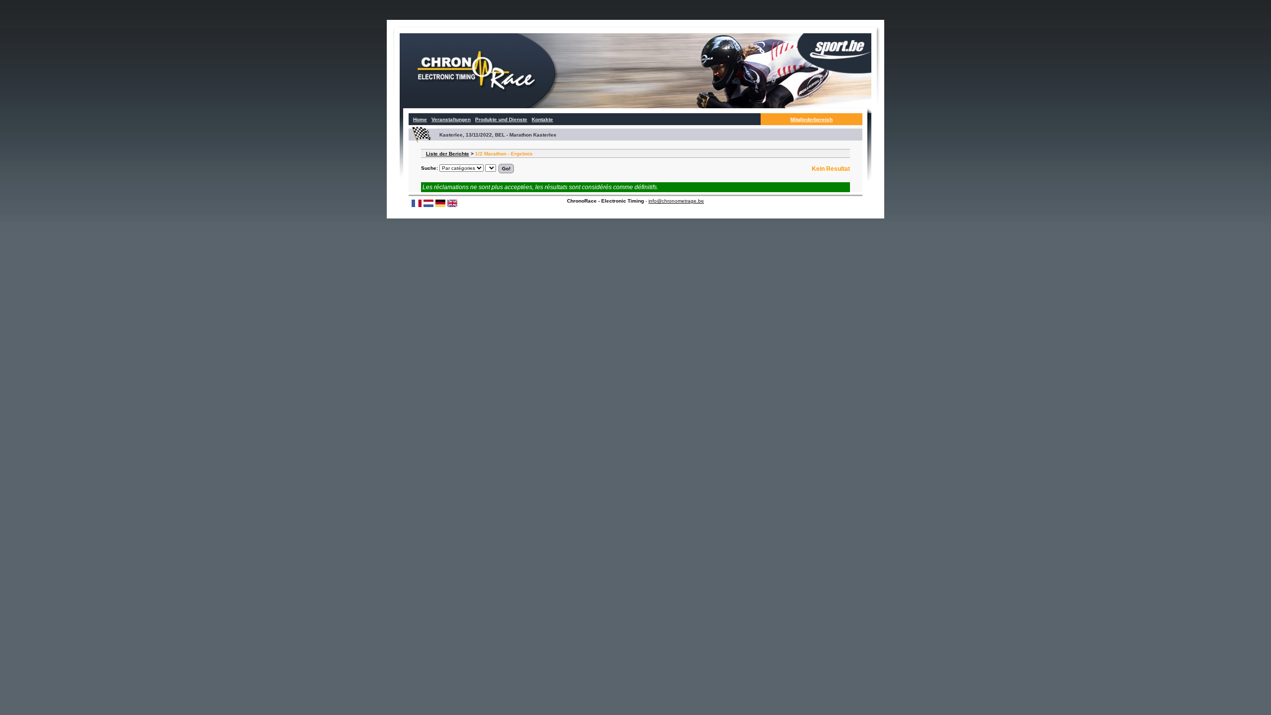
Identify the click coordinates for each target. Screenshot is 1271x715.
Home (420, 119)
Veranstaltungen (451, 119)
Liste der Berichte (447, 153)
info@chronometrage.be (676, 201)
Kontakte (542, 119)
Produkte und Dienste (501, 119)
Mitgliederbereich (811, 119)
